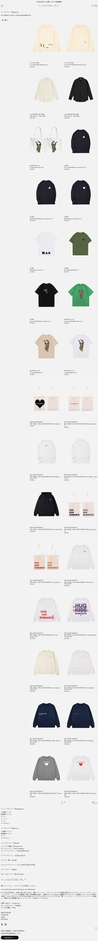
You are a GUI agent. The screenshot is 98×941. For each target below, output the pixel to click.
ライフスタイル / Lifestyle (10, 843)
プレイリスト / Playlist (9, 869)
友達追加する (8, 937)
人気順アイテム (6, 812)
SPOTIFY (4, 919)
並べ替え (5, 20)
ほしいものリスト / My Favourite (12, 874)
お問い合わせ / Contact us (10, 903)
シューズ (4, 819)
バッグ (3, 821)
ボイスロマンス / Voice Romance (12, 848)
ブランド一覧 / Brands (9, 860)
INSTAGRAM (6, 912)
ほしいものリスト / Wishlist (11, 905)
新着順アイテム (6, 814)
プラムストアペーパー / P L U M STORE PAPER (18, 865)
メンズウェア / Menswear (10, 828)
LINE (3, 917)
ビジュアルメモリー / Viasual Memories (15, 851)
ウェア (3, 816)
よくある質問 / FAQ (8, 907)
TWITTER (4, 915)
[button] (93, 6)
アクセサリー (5, 823)
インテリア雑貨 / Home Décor (12, 846)
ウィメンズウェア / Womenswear (12, 809)
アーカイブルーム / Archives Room (13, 855)
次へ (93, 802)
